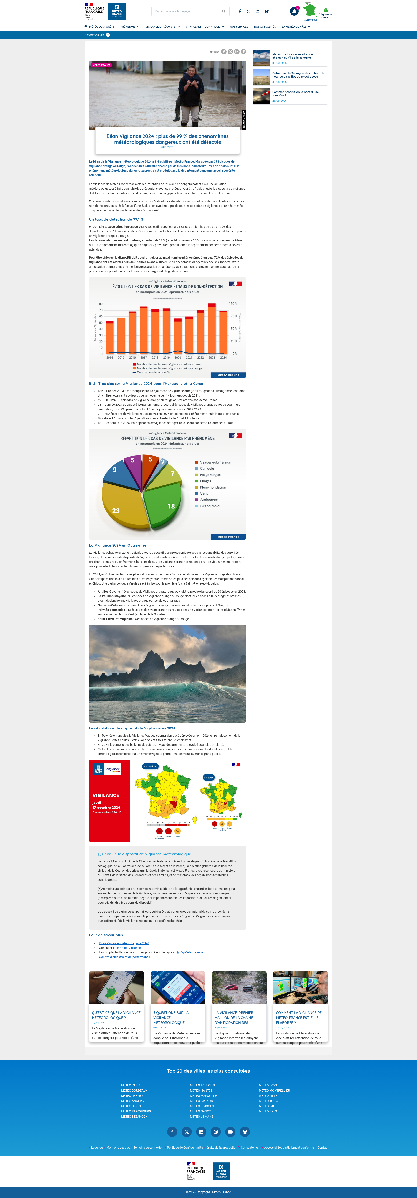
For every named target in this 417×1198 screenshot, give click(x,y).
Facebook (240, 11)
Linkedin (257, 11)
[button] (325, 27)
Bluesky (267, 11)
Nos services (239, 26)
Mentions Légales (118, 1147)
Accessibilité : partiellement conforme (289, 1147)
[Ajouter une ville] (108, 35)
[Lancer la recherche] (224, 11)
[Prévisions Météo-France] (117, 11)
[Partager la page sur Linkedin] (237, 51)
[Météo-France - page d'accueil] (221, 1171)
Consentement (251, 1147)
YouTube (230, 1132)
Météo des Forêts (101, 26)
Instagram (216, 1132)
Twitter (248, 11)
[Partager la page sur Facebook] (224, 51)
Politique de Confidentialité (185, 1147)
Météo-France (221, 1192)
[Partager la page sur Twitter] (230, 51)
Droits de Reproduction (221, 1147)
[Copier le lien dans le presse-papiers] (243, 51)
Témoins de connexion (148, 1147)
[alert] (325, 13)
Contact (323, 1147)
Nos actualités (265, 26)
